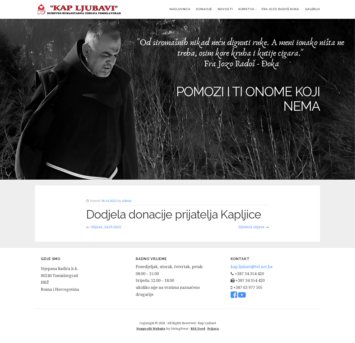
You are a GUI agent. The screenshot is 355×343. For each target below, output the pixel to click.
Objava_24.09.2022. (106, 227)
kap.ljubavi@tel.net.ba (251, 266)
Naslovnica (180, 9)
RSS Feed (198, 328)
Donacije (204, 9)
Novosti (225, 9)
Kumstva (246, 9)
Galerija (312, 9)
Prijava (213, 328)
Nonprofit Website (150, 328)
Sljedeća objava (251, 227)
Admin (127, 200)
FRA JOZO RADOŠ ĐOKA (280, 9)
